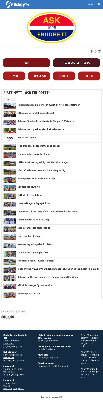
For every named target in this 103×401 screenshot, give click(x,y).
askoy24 (21, 311)
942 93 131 (8, 386)
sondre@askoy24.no (13, 360)
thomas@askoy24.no (13, 388)
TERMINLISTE (39, 76)
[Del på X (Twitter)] (95, 51)
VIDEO (89, 76)
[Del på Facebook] (91, 51)
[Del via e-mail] (99, 51)
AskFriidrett (10, 100)
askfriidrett (9, 311)
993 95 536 (8, 357)
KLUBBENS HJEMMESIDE (76, 62)
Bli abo (90, 5)
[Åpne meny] (98, 4)
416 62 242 (8, 343)
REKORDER (64, 76)
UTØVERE (14, 76)
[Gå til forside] (17, 4)
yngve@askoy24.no (13, 346)
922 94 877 (9, 372)
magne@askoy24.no (13, 374)
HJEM (26, 62)
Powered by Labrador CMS (51, 397)
